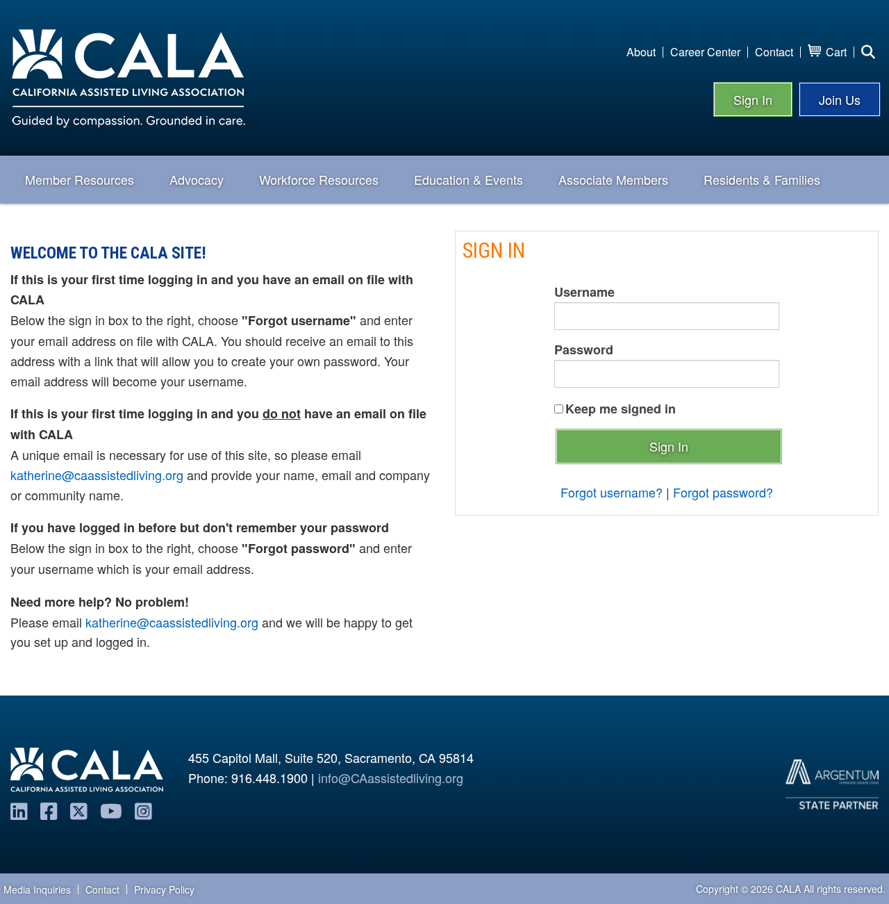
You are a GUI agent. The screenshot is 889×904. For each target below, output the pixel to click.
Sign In (752, 99)
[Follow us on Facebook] (49, 810)
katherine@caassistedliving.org (96, 475)
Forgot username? (611, 492)
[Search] (868, 52)
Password (583, 349)
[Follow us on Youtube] (111, 810)
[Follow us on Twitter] (79, 810)
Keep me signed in (620, 409)
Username (584, 292)
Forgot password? (723, 492)
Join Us (840, 99)
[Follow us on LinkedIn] (19, 810)
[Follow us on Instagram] (143, 810)
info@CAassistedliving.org (390, 778)
